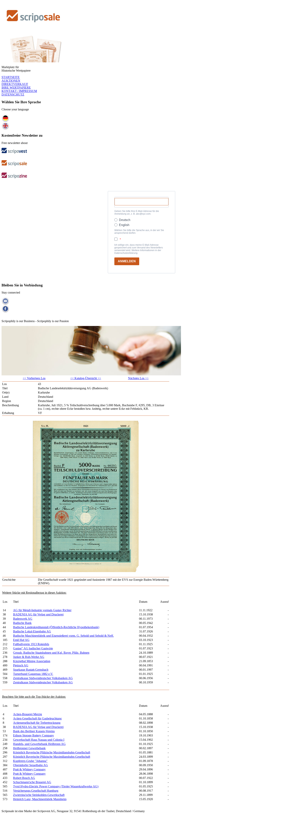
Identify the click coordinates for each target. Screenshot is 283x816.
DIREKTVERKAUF (15, 84)
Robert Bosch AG (24, 778)
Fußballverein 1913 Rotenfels (31, 644)
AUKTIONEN (11, 80)
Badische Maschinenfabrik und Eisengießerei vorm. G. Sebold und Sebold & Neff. (63, 635)
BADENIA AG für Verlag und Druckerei (38, 614)
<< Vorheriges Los (34, 378)
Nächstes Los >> (138, 378)
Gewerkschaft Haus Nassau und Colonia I (38, 739)
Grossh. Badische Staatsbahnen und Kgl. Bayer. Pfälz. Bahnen (51, 652)
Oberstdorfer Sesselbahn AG (30, 765)
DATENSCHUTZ (13, 94)
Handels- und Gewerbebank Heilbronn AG (39, 744)
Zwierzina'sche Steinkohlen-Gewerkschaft (38, 795)
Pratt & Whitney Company (29, 769)
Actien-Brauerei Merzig (27, 714)
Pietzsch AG (20, 665)
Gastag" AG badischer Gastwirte (33, 648)
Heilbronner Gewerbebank (29, 748)
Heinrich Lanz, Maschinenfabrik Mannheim (39, 799)
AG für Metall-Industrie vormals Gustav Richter (42, 610)
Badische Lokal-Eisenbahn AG (32, 631)
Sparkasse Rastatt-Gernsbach (30, 669)
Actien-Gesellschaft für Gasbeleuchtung (37, 718)
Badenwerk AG (22, 618)
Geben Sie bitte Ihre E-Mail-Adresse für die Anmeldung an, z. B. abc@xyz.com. (136, 212)
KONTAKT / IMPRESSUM (19, 91)
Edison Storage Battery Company (33, 735)
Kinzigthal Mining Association (31, 661)
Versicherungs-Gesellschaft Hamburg (35, 790)
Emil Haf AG (21, 640)
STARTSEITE (11, 77)
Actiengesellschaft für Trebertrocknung (36, 722)
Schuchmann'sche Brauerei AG (32, 782)
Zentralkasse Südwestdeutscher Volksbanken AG (43, 678)
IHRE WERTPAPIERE (16, 87)
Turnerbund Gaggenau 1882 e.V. (33, 673)
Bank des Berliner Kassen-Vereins (34, 731)
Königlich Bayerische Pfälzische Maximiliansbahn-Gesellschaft (51, 752)
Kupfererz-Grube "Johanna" (30, 761)
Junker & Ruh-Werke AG (28, 657)
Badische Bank (22, 623)
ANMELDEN (127, 261)
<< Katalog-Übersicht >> (85, 378)
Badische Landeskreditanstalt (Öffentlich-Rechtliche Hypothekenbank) (56, 627)
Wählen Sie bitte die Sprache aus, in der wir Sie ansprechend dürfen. (139, 231)
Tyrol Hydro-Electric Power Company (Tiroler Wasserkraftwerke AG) (55, 786)
